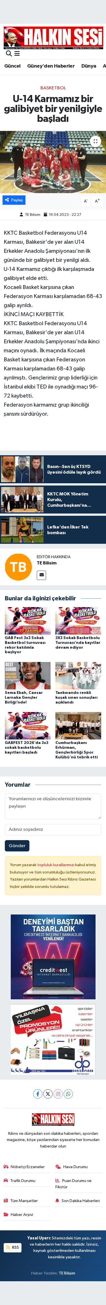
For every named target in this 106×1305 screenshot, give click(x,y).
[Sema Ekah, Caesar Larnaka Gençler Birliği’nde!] (28, 675)
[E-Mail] (41, 575)
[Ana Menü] (17, 54)
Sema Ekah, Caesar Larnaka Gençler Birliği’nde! (24, 697)
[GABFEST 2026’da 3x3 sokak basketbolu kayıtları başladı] (28, 725)
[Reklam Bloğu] (53, 956)
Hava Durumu (75, 1167)
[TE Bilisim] (18, 566)
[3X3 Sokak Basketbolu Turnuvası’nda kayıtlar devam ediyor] (78, 620)
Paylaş (17, 200)
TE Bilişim (67, 1273)
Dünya (88, 66)
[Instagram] (58, 1094)
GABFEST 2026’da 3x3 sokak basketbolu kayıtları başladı (26, 747)
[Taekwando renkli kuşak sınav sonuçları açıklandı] (78, 675)
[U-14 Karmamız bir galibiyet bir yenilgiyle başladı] (53, 162)
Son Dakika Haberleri (81, 1201)
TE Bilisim (32, 215)
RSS (15, 1247)
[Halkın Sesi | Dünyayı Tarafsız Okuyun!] (53, 38)
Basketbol (53, 88)
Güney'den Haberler (51, 66)
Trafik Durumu (22, 1181)
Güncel (12, 66)
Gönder (17, 846)
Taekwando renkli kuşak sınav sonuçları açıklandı (76, 697)
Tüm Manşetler (24, 1201)
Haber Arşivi (22, 1215)
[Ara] (9, 54)
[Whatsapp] (68, 1094)
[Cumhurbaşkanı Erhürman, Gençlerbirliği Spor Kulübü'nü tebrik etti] (78, 725)
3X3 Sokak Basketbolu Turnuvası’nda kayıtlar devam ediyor (77, 643)
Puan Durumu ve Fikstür (73, 1184)
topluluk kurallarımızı (56, 865)
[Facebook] (37, 1094)
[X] (48, 1094)
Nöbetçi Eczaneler (28, 1167)
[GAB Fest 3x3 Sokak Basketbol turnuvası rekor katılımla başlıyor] (28, 620)
